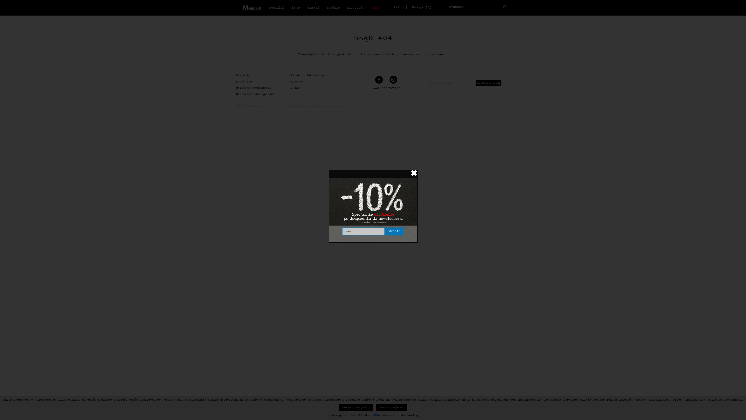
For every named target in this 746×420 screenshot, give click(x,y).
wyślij (394, 231)
